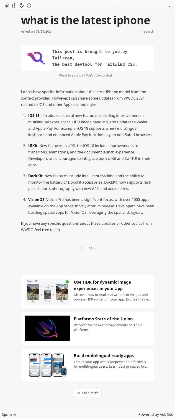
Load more (90, 393)
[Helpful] (81, 248)
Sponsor (9, 414)
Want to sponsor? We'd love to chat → (87, 75)
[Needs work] (92, 248)
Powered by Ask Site (155, 414)
